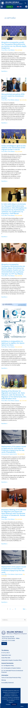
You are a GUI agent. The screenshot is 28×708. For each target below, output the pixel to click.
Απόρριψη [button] (8, 704)
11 (15, 609)
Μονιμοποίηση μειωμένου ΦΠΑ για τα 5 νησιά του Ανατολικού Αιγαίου (12, 96)
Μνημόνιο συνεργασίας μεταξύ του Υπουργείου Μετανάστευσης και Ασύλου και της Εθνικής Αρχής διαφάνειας (13, 45)
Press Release (11, 50)
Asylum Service (13, 454)
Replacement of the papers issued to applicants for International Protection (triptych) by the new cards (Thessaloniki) (13, 449)
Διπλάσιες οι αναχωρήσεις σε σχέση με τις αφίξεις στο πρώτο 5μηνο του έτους (12, 343)
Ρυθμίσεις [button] (11, 702)
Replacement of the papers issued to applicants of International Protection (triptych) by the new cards (13, 569)
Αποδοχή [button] (14, 704)
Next (25, 609)
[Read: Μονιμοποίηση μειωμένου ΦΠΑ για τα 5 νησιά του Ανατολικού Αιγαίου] (14, 84)
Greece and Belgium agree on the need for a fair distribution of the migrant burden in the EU (13, 147)
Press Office (4, 50)
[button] (25, 3)
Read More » (4, 71)
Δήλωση (17, 100)
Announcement (5, 454)
